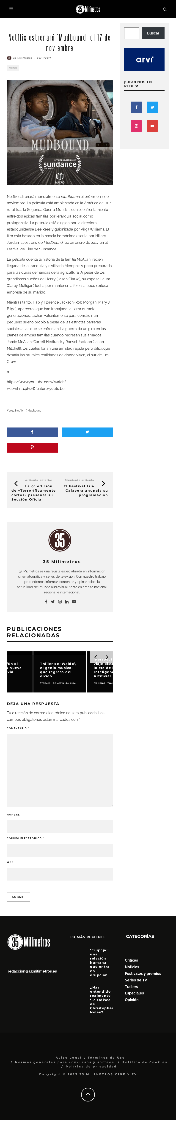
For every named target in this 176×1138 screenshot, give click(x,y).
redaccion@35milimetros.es (32, 971)
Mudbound (34, 410)
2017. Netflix (16, 410)
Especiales (134, 993)
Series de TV (136, 980)
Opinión (132, 1000)
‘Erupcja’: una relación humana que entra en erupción (100, 962)
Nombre (14, 814)
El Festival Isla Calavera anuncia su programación (86, 490)
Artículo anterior (39, 480)
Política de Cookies (145, 1062)
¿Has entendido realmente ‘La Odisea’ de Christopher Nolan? (101, 999)
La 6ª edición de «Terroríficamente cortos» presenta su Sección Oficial (33, 492)
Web (10, 862)
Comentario (18, 728)
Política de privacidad (91, 1066)
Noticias (132, 967)
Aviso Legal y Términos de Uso (90, 1057)
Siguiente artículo (79, 480)
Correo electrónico (25, 838)
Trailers (13, 68)
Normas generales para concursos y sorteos (64, 1062)
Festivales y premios (143, 973)
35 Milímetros (22, 57)
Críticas (131, 960)
